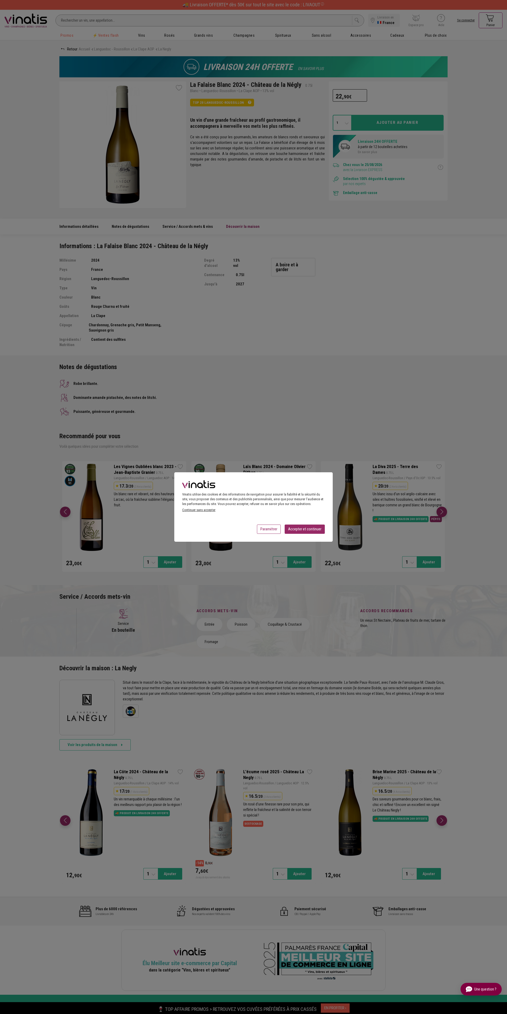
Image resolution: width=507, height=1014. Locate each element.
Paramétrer (268, 529)
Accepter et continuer (304, 529)
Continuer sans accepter (198, 510)
